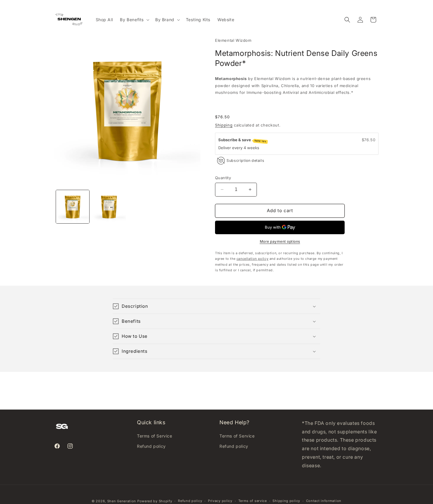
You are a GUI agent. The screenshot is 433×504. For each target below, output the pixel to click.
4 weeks (251, 147)
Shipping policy (286, 501)
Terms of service (252, 501)
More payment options (280, 241)
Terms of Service (154, 435)
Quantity (223, 177)
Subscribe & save (242, 140)
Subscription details (245, 160)
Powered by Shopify (154, 501)
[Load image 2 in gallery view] (108, 206)
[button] (134, 20)
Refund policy (151, 446)
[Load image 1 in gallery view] (72, 206)
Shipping (224, 125)
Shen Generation (121, 501)
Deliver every (231, 147)
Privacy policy (220, 501)
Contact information (323, 501)
